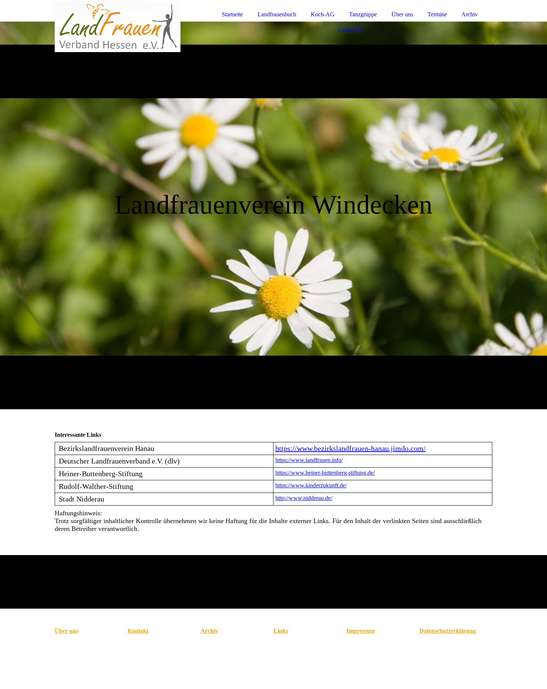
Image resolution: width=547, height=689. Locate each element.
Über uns (402, 14)
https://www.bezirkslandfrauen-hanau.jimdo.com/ (350, 448)
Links (281, 631)
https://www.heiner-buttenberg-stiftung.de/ (325, 473)
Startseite (232, 14)
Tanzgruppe (363, 14)
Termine (437, 14)
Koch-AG (323, 14)
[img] (120, 26)
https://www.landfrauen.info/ (309, 460)
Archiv (469, 14)
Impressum (360, 631)
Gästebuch (350, 30)
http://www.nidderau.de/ (303, 498)
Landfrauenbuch (276, 14)
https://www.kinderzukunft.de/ (311, 485)
